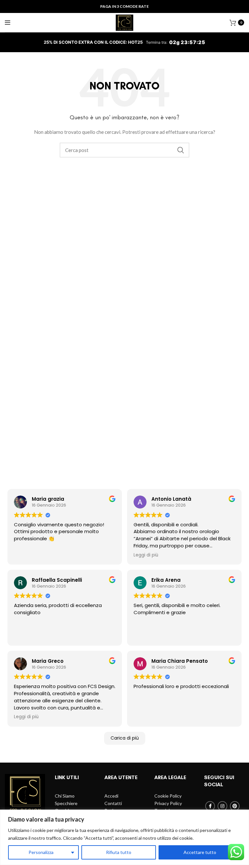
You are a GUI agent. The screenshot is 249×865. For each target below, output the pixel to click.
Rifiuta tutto (118, 852)
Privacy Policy (168, 803)
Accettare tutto (200, 852)
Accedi (111, 796)
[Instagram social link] (222, 806)
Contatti (113, 803)
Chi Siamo (65, 796)
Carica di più (125, 738)
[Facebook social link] (210, 806)
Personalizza (41, 852)
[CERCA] (180, 150)
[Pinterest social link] (235, 806)
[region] (124, 837)
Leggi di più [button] (146, 555)
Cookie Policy (168, 796)
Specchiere (66, 803)
